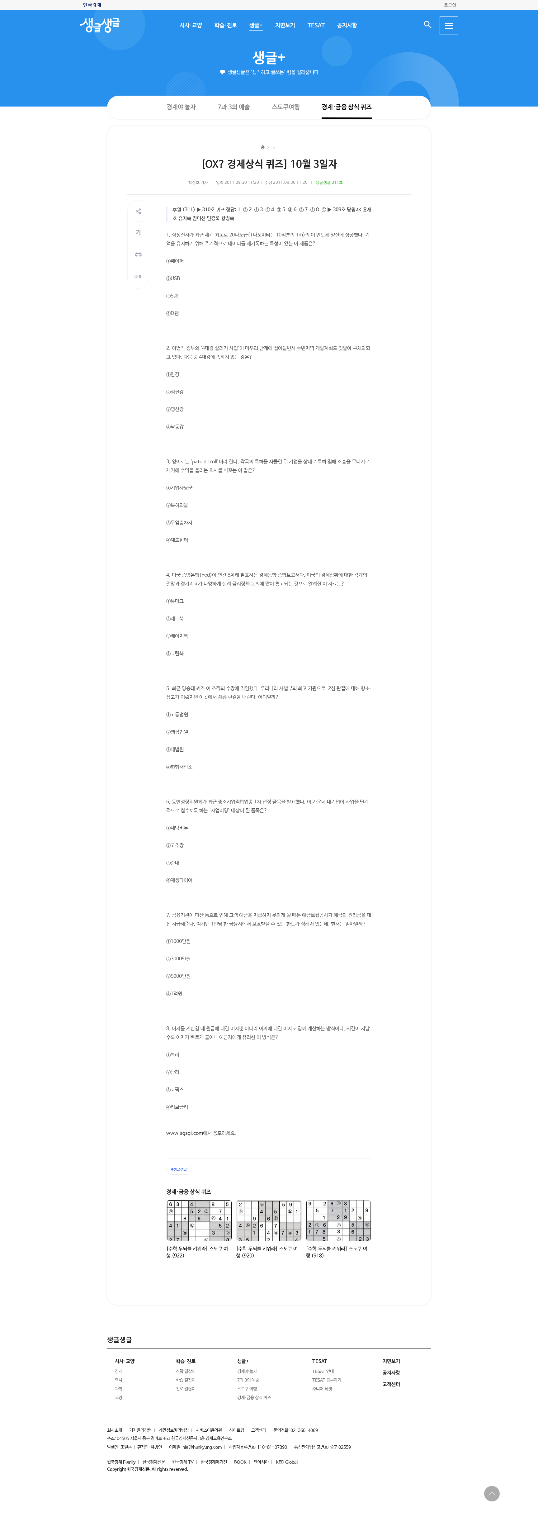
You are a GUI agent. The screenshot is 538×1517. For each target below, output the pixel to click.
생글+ (255, 25)
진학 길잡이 (186, 1371)
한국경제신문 (154, 1462)
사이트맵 (236, 1430)
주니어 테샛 (322, 1388)
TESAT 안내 (323, 1371)
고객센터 (258, 1430)
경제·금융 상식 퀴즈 (346, 107)
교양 (118, 1397)
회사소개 (114, 1430)
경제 (118, 1371)
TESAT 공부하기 (326, 1380)
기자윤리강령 (140, 1430)
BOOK (240, 1462)
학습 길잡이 (186, 1380)
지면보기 (285, 25)
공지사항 (347, 25)
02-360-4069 (304, 1430)
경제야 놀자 (181, 107)
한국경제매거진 (214, 1462)
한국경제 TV (183, 1462)
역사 (118, 1380)
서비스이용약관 (209, 1430)
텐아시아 (261, 1462)
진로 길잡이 (186, 1388)
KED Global (287, 1462)
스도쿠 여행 (247, 1388)
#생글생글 (179, 1169)
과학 (118, 1388)
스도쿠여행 (285, 107)
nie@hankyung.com (202, 1447)
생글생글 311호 (329, 182)
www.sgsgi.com (184, 1133)
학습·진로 (225, 25)
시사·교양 (190, 25)
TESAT (315, 25)
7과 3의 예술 (233, 107)
